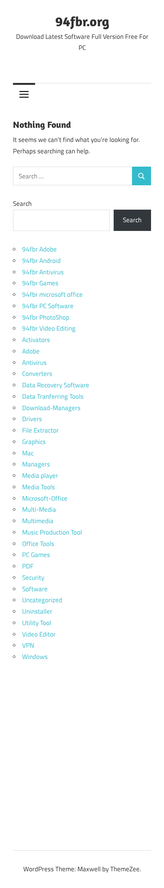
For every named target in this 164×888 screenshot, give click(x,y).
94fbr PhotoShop (45, 317)
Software (35, 589)
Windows (35, 657)
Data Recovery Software (55, 385)
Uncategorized (42, 600)
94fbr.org (82, 21)
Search (22, 203)
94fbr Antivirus (43, 272)
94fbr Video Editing (49, 328)
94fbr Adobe (39, 249)
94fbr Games (40, 283)
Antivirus (34, 363)
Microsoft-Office (45, 498)
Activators (36, 340)
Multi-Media (39, 509)
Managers (36, 464)
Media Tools (38, 487)
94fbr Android (41, 261)
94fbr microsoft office (52, 294)
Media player (40, 476)
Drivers (32, 419)
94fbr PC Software (48, 306)
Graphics (34, 442)
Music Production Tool (52, 532)
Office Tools (38, 544)
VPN (28, 645)
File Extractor (40, 430)
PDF (28, 566)
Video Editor (39, 634)
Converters (37, 374)
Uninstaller (37, 611)
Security (33, 577)
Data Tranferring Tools (53, 396)
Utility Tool (36, 623)
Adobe (31, 351)
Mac (28, 453)
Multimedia (37, 521)
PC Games (36, 555)
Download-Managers (51, 408)
